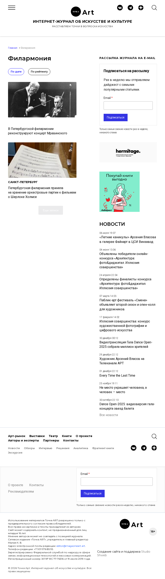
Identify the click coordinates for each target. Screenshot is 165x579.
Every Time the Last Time (117, 375)
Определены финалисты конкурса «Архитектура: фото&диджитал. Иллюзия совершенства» (125, 283)
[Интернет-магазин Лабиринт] (119, 211)
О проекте (84, 436)
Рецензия (62, 448)
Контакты (70, 440)
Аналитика (80, 448)
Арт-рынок (16, 436)
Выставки (37, 436)
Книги (67, 436)
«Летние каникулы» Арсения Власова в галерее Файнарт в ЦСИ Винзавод (127, 239)
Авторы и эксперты (23, 440)
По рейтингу (39, 71)
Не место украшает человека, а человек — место (123, 390)
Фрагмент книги (103, 448)
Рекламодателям (21, 491)
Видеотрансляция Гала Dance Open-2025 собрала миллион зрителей (125, 344)
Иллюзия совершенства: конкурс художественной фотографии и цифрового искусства (124, 325)
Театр (53, 436)
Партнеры (51, 440)
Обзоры (29, 448)
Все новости (108, 415)
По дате (16, 71)
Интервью (45, 448)
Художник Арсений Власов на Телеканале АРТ (121, 361)
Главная (12, 48)
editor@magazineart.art (71, 545)
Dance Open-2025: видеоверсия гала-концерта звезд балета (127, 406)
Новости (14, 448)
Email (107, 97)
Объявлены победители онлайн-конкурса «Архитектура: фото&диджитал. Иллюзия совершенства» (123, 260)
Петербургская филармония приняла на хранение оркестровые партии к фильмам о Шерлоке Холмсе (42, 192)
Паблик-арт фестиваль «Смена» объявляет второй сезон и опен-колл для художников (127, 304)
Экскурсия (15, 452)
